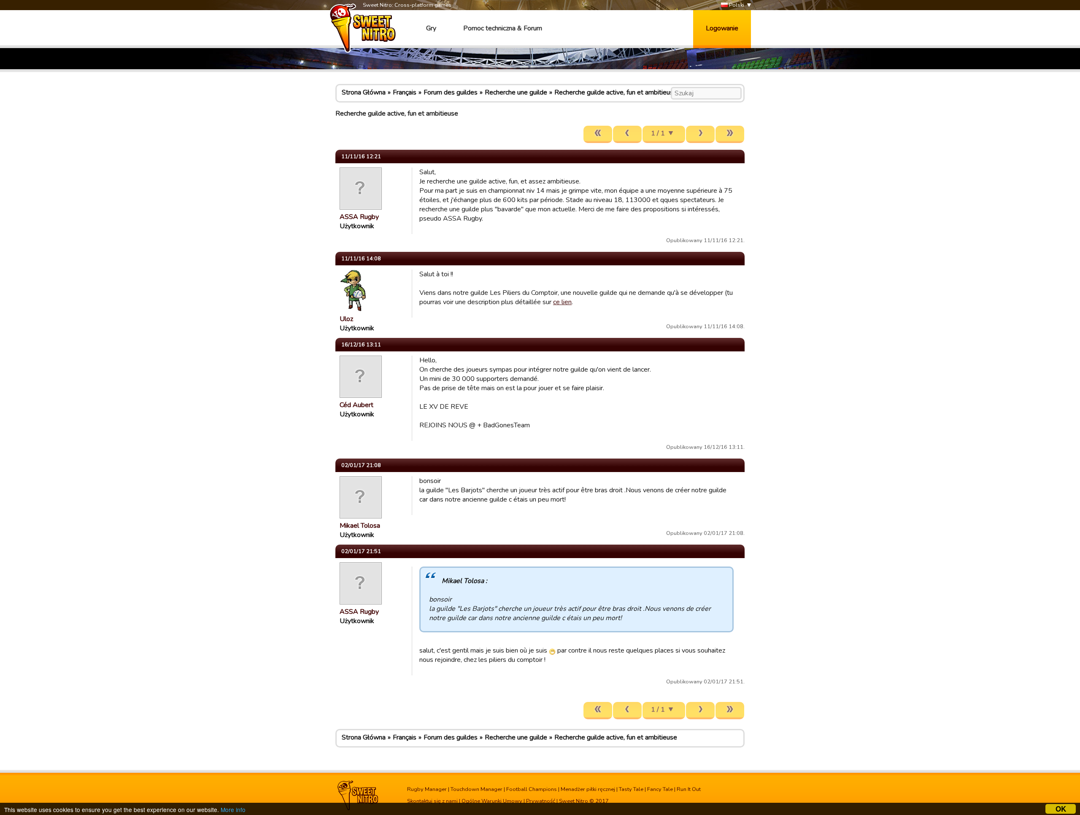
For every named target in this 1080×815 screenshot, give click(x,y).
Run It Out (689, 789)
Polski (736, 5)
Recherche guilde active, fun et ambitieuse (615, 92)
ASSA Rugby (359, 216)
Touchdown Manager (476, 789)
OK (1061, 809)
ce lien (562, 302)
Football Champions (531, 789)
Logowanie (722, 28)
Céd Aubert (356, 405)
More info (233, 809)
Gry (431, 28)
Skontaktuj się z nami (432, 801)
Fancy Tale (660, 789)
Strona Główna (364, 92)
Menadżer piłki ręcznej (588, 789)
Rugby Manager (427, 789)
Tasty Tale (631, 789)
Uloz (346, 319)
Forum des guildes (451, 92)
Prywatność (540, 801)
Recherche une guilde (516, 92)
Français (404, 92)
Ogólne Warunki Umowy (492, 801)
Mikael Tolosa (360, 525)
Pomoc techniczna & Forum (502, 28)
